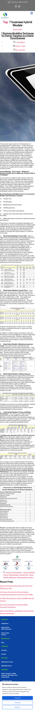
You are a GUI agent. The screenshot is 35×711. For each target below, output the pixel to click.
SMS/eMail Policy (6, 666)
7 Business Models (29, 572)
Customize (17, 702)
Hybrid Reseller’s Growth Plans (18, 575)
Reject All (17, 707)
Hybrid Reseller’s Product (25, 577)
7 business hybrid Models (13, 572)
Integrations (4, 623)
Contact (3, 654)
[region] (17, 696)
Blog (20, 29)
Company (4, 650)
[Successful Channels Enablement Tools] (17, 569)
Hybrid (5, 575)
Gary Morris (21, 42)
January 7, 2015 (20, 46)
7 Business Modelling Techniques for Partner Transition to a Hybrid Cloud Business (17, 35)
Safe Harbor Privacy (7, 662)
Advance (16, 29)
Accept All (17, 698)
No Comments (20, 50)
